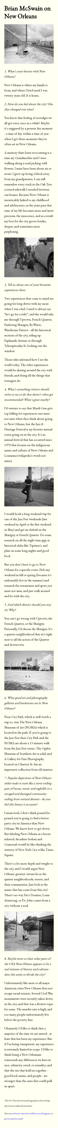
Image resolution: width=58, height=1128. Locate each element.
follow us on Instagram (40, 1113)
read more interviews (21, 1113)
